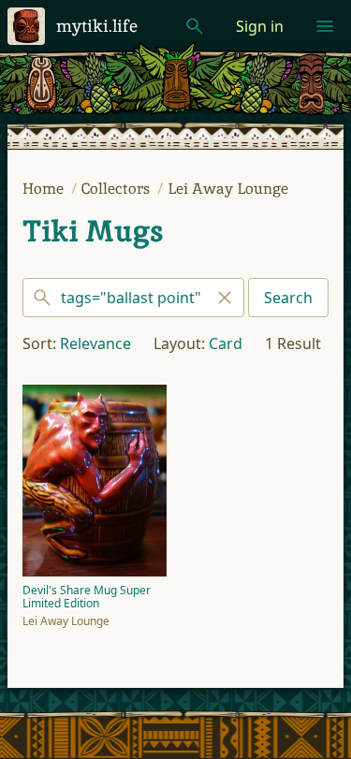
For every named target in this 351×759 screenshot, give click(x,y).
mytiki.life (97, 25)
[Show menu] (325, 26)
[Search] (133, 297)
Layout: (179, 343)
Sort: (39, 343)
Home (44, 188)
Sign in (260, 26)
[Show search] (194, 26)
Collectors (117, 188)
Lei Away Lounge (228, 188)
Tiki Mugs (92, 231)
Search (288, 297)
